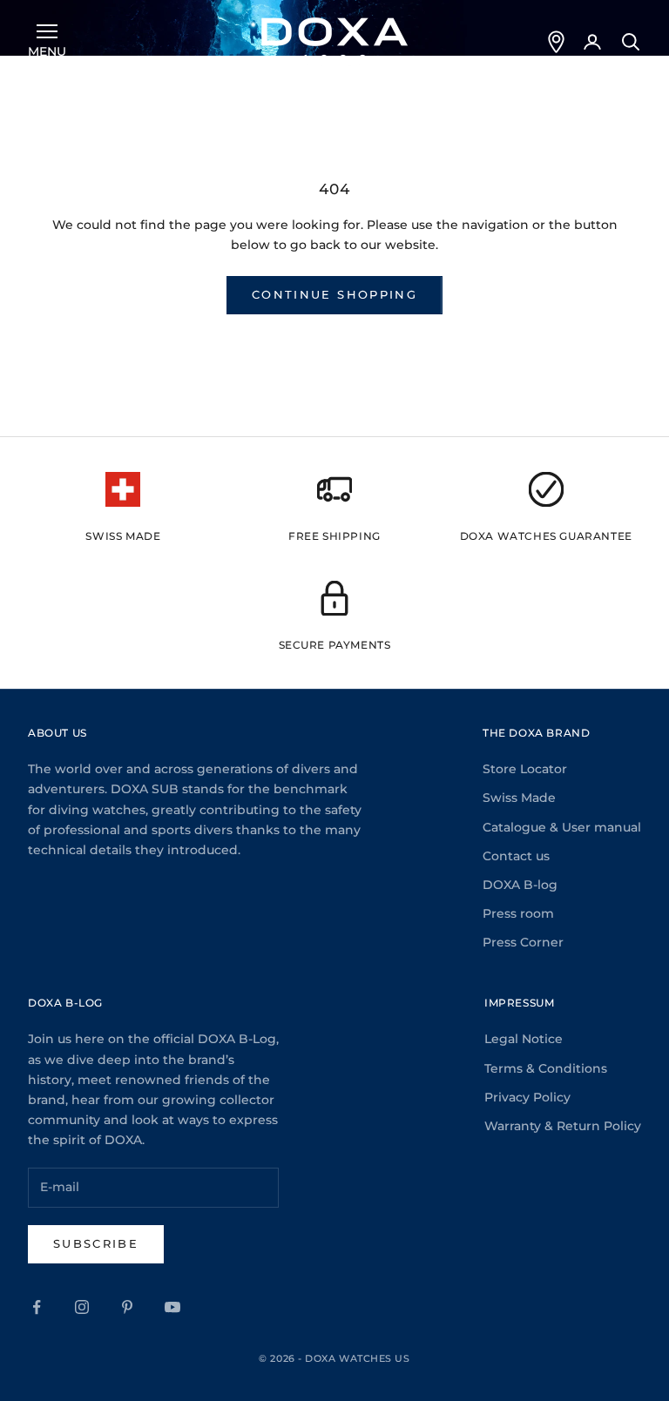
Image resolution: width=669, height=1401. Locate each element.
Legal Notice (523, 1039)
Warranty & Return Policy (562, 1126)
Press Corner (523, 942)
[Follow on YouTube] (172, 1307)
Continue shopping (334, 294)
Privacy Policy (527, 1097)
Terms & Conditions (545, 1068)
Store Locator (525, 769)
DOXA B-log (520, 884)
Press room (518, 913)
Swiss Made (519, 797)
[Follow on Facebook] (36, 1307)
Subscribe (96, 1243)
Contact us (516, 856)
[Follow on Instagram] (82, 1307)
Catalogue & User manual (562, 827)
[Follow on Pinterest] (127, 1307)
